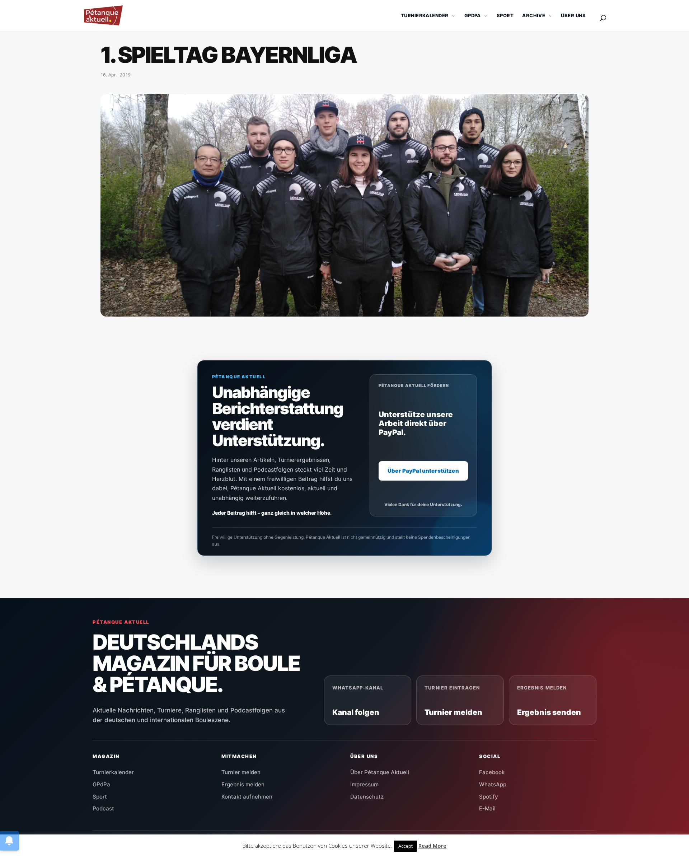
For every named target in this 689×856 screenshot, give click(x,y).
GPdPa (101, 784)
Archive (533, 15)
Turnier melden (241, 772)
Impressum (364, 784)
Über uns (573, 15)
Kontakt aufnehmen (246, 796)
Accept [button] (405, 846)
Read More (432, 845)
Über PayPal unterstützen (423, 470)
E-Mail (487, 808)
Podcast (103, 808)
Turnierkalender (425, 15)
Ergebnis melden (242, 784)
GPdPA (472, 15)
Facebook (492, 772)
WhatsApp (492, 784)
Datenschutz (367, 796)
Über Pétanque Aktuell (379, 772)
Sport (505, 15)
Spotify (488, 796)
